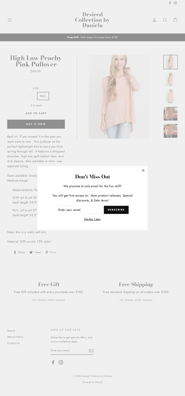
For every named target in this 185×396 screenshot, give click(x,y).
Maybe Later (92, 219)
